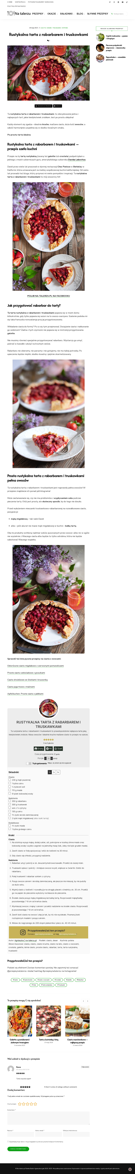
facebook (110, 2)
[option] (19, 1026)
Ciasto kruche (28, 980)
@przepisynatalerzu (44, 934)
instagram (114, 2)
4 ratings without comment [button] (66, 1087)
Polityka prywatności (16, 6)
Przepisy (37, 13)
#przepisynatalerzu (67, 934)
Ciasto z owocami (43, 980)
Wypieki (65, 28)
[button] (44, 739)
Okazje (51, 13)
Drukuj (58, 106)
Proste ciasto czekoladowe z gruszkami (26, 672)
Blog (80, 13)
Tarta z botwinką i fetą (48, 1039)
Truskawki (57, 28)
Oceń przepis (11, 1104)
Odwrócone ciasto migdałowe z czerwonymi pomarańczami (35, 665)
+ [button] (51, 758)
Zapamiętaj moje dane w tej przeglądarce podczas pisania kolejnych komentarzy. (36, 1142)
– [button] (45, 758)
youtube (122, 2)
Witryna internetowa (70, 1131)
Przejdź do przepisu (44, 106)
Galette (69, 980)
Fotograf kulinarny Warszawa (40, 2)
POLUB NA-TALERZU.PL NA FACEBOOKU (48, 296)
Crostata (58, 980)
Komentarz (11, 1110)
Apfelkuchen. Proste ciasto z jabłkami (25, 693)
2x (54, 772)
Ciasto (43, 28)
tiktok (127, 2)
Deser (49, 28)
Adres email (39, 1131)
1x (50, 772)
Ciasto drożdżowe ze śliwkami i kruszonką (27, 679)
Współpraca (20, 2)
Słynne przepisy (97, 13)
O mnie (9, 2)
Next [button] (87, 1001)
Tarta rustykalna (47, 985)
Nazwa (10, 1131)
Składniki (66, 13)
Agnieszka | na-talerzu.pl (26, 940)
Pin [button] (50, 748)
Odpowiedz (85, 1067)
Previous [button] (83, 1001)
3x (58, 772)
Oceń (59, 748)
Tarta (34, 985)
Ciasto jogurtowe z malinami (21, 686)
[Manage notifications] (130, 1169)
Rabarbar (81, 980)
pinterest (118, 2)
